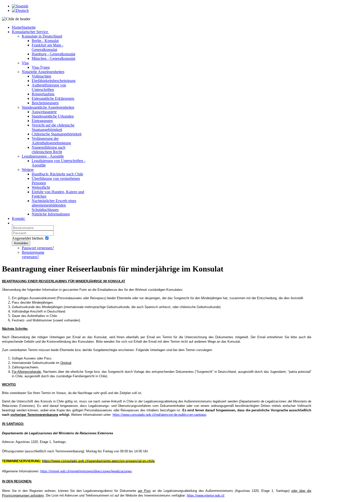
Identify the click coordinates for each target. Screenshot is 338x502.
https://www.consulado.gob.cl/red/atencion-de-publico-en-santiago (159, 415)
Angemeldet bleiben (27, 238)
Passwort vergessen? (38, 248)
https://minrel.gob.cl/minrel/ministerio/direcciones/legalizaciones (86, 471)
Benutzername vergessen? (33, 254)
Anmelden (21, 243)
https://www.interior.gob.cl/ (205, 495)
